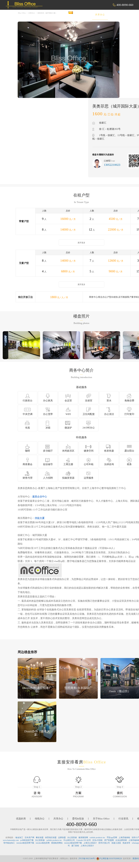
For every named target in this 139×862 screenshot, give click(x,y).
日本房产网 (29, 837)
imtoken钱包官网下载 (25, 843)
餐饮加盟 (39, 837)
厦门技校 (75, 846)
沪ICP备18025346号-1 (87, 859)
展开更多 (81, 243)
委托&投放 (119, 14)
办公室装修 (72, 837)
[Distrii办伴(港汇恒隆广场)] (37, 678)
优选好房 (63, 14)
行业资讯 (123, 818)
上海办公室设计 (90, 843)
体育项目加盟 (50, 837)
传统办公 (81, 14)
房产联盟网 (109, 840)
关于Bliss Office (101, 818)
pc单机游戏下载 (27, 840)
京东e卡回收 (97, 840)
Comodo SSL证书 (83, 840)
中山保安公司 (69, 840)
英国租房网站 (57, 843)
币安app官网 (112, 837)
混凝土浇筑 (116, 843)
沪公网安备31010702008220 (110, 859)
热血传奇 (126, 843)
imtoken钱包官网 (43, 843)
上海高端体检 (124, 837)
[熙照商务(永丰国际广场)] (78, 678)
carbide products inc (97, 837)
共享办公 (100, 14)
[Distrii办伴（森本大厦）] (37, 721)
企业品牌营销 (121, 840)
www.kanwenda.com (11, 840)
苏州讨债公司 (104, 843)
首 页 (47, 14)
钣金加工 (19, 837)
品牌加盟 (62, 837)
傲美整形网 (83, 837)
